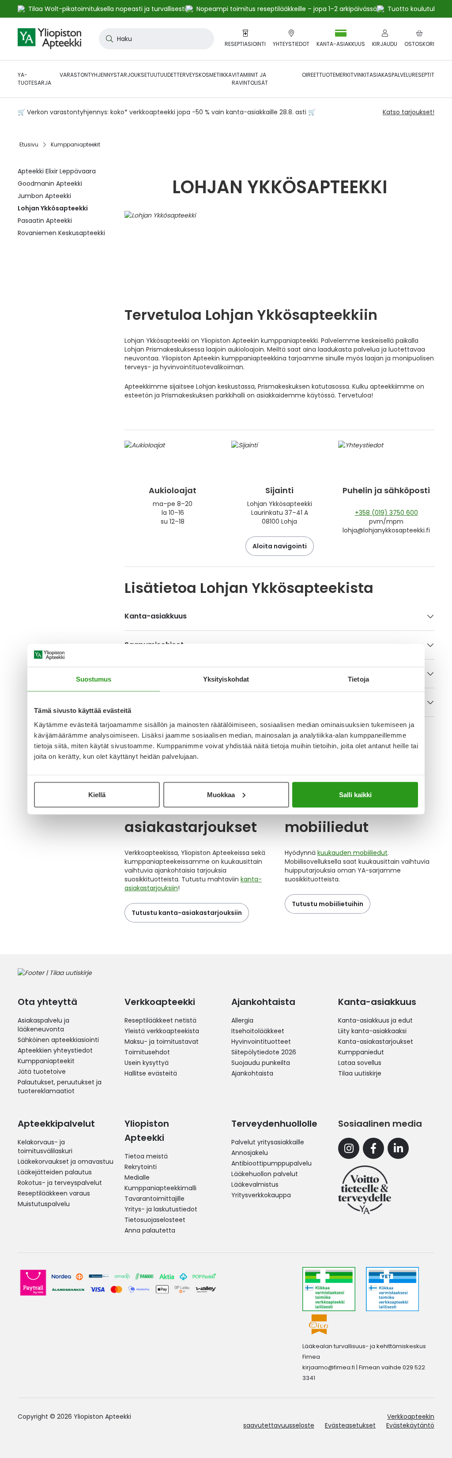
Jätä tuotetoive (42, 1071)
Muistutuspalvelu (44, 1203)
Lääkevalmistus (255, 1184)
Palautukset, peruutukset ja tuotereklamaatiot (60, 1086)
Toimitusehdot (147, 1052)
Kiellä (96, 794)
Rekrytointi (140, 1166)
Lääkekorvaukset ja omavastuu (65, 1161)
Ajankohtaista (252, 1073)
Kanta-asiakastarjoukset (375, 1041)
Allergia (242, 1020)
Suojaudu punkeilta (260, 1062)
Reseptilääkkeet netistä (160, 1020)
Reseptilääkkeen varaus (54, 1193)
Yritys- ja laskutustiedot (160, 1209)
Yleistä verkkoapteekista (161, 1031)
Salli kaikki (355, 794)
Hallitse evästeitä (150, 1073)
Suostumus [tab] (94, 679)
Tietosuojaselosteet (154, 1219)
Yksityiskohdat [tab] (226, 679)
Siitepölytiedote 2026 (263, 1052)
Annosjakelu (249, 1152)
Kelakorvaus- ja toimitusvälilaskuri (45, 1146)
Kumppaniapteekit (46, 1061)
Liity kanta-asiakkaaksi (372, 1031)
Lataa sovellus (359, 1062)
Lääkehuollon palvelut (264, 1173)
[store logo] (49, 38)
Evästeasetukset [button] (350, 1425)
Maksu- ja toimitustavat (161, 1041)
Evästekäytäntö (410, 1425)
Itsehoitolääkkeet (257, 1031)
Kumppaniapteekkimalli (160, 1188)
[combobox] (156, 38)
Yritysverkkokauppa (261, 1195)
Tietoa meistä (146, 1156)
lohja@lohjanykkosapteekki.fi (386, 530)
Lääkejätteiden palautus (55, 1172)
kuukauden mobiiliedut (352, 852)
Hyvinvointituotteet (261, 1041)
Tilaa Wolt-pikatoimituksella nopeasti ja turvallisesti (107, 8)
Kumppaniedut (361, 1052)
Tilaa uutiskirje (359, 1073)
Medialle (137, 1177)
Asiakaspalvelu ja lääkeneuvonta (43, 1025)
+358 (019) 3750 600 (386, 512)
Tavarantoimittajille (154, 1198)
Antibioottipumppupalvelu (271, 1163)
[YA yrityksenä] (364, 1190)
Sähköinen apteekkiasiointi (58, 1039)
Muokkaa (221, 794)
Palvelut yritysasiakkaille (267, 1142)
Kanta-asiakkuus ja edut (375, 1020)
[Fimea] (328, 1289)
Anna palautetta (149, 1230)
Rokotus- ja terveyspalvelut (60, 1182)
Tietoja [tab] (358, 679)
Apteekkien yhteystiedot (55, 1050)
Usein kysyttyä (146, 1062)
